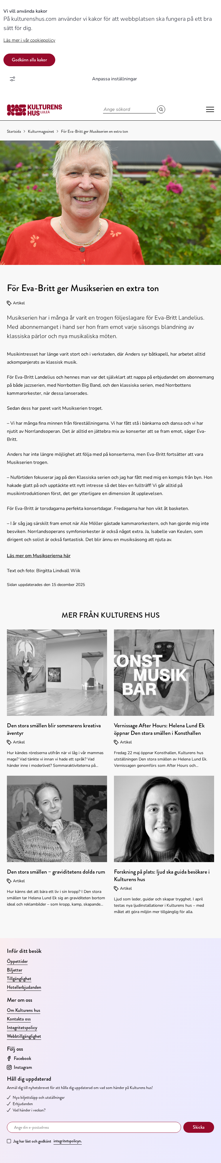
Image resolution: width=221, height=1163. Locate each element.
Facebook (22, 1058)
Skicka (199, 1127)
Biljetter (14, 970)
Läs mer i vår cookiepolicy (29, 40)
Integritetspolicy (22, 1027)
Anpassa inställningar (114, 79)
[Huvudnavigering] (210, 109)
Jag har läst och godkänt (47, 1141)
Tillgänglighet (19, 978)
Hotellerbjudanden (24, 987)
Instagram (23, 1067)
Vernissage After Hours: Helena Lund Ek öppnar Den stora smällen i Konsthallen (159, 729)
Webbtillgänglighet (24, 1036)
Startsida (14, 131)
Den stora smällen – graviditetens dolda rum (56, 872)
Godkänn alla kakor (29, 59)
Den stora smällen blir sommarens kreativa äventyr (54, 729)
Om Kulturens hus (23, 1010)
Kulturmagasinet (41, 131)
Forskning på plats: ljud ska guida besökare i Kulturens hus (162, 875)
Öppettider (17, 961)
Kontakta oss (19, 1019)
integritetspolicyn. (68, 1141)
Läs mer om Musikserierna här (39, 556)
